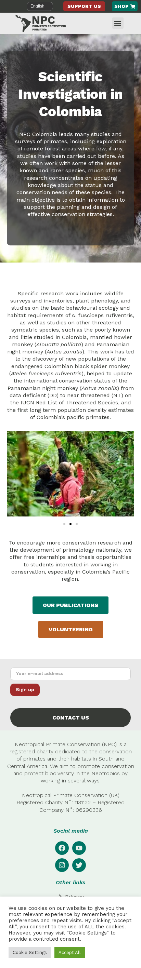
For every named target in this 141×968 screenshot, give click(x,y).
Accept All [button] (70, 952)
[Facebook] (62, 848)
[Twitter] (79, 865)
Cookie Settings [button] (30, 952)
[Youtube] (79, 848)
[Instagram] (62, 865)
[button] (118, 23)
